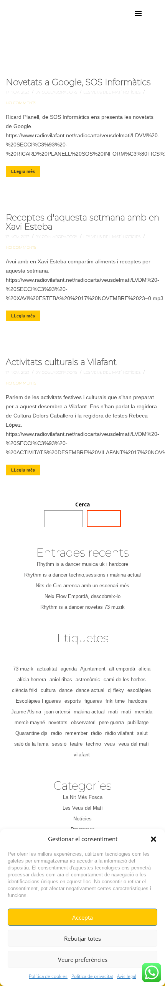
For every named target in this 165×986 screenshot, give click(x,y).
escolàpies (139, 690)
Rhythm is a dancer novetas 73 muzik (82, 607)
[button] (153, 839)
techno (93, 744)
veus (109, 744)
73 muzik (23, 669)
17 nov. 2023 (18, 92)
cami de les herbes (125, 679)
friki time (115, 701)
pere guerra (111, 722)
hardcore (137, 701)
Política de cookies (48, 976)
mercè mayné (30, 722)
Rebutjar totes (82, 938)
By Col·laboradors (56, 92)
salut (142, 733)
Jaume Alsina (26, 712)
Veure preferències (82, 959)
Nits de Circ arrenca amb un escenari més (82, 585)
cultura (48, 690)
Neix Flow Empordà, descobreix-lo (82, 596)
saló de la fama (31, 744)
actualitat (47, 669)
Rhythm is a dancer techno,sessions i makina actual (82, 575)
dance (66, 690)
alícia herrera (31, 679)
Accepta (82, 917)
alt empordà (122, 669)
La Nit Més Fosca (82, 797)
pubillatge (137, 722)
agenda (69, 669)
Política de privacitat (92, 976)
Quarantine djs (31, 733)
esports (72, 701)
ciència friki (24, 690)
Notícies (132, 92)
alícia (144, 669)
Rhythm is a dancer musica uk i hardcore (82, 564)
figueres (93, 701)
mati (113, 712)
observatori (83, 722)
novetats (58, 722)
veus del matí (134, 744)
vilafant (82, 755)
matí (126, 712)
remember (76, 733)
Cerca (82, 504)
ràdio (96, 733)
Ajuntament (93, 669)
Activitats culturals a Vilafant (61, 362)
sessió (59, 744)
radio (56, 733)
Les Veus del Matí (103, 92)
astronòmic (88, 679)
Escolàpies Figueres (38, 701)
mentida (143, 712)
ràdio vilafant (119, 733)
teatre (76, 744)
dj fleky (116, 690)
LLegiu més (23, 171)
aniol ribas (61, 679)
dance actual (90, 690)
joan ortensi (57, 712)
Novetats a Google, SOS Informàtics (78, 82)
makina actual (89, 712)
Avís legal (126, 976)
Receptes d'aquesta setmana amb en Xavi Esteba (82, 222)
